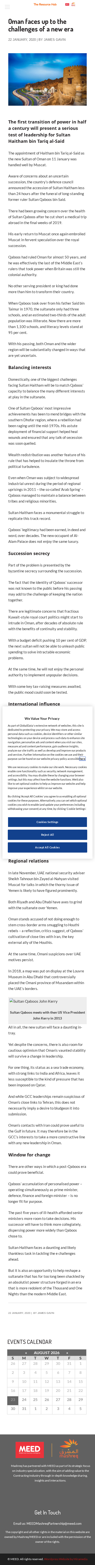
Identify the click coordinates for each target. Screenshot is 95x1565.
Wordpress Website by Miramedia (65, 1559)
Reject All (47, 834)
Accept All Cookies (47, 847)
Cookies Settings (47, 822)
